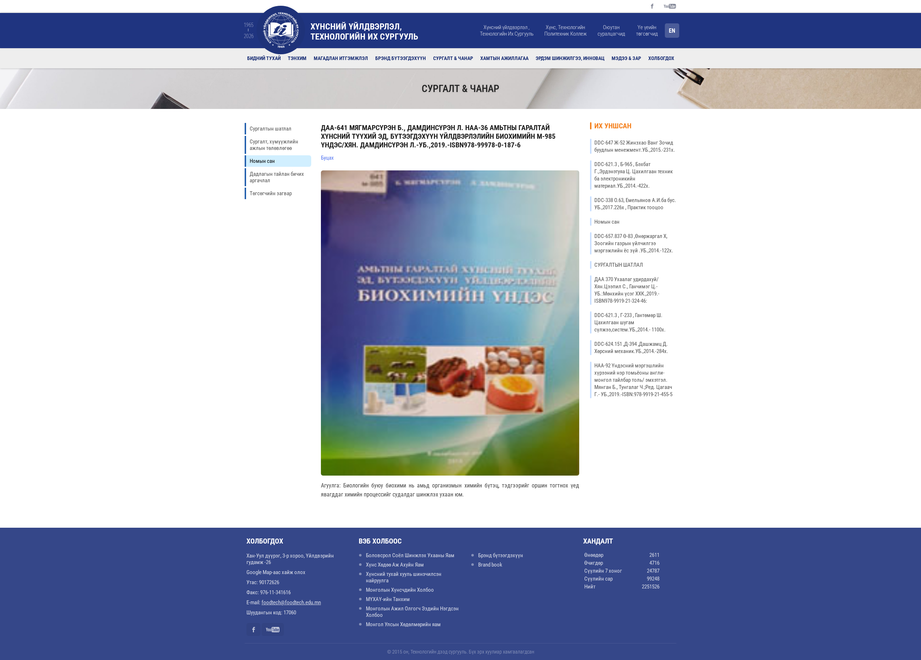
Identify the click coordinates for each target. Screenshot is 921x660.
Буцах (327, 158)
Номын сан (262, 161)
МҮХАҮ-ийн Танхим (388, 599)
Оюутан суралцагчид (611, 30)
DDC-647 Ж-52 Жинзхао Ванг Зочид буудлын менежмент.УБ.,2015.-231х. (634, 146)
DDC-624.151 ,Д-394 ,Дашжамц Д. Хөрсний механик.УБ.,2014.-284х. (631, 347)
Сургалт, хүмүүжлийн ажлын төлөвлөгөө (274, 144)
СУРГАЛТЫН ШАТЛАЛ (618, 265)
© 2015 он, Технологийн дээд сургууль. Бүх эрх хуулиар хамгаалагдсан (460, 652)
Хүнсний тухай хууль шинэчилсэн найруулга (403, 577)
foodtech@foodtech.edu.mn (291, 602)
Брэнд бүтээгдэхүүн (500, 555)
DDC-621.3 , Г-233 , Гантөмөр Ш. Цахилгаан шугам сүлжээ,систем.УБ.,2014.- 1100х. (630, 322)
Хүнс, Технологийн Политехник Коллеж (565, 30)
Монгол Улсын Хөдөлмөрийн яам (403, 624)
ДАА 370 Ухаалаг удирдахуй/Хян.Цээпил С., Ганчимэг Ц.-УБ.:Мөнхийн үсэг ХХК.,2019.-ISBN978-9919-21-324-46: (626, 290)
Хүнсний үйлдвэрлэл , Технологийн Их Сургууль (507, 30)
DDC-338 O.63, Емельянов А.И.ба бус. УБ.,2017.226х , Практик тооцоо (635, 204)
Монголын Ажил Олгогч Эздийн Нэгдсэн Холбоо (412, 611)
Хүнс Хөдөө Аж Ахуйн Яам (395, 565)
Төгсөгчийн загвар (271, 193)
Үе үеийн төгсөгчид (647, 30)
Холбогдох (661, 58)
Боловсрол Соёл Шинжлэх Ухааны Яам (410, 555)
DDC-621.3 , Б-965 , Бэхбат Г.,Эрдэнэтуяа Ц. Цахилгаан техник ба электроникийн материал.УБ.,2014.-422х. (633, 175)
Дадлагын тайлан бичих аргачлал (277, 177)
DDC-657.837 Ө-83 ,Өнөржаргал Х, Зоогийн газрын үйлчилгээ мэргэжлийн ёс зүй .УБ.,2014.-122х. (633, 243)
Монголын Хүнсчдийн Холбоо (400, 590)
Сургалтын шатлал (270, 128)
